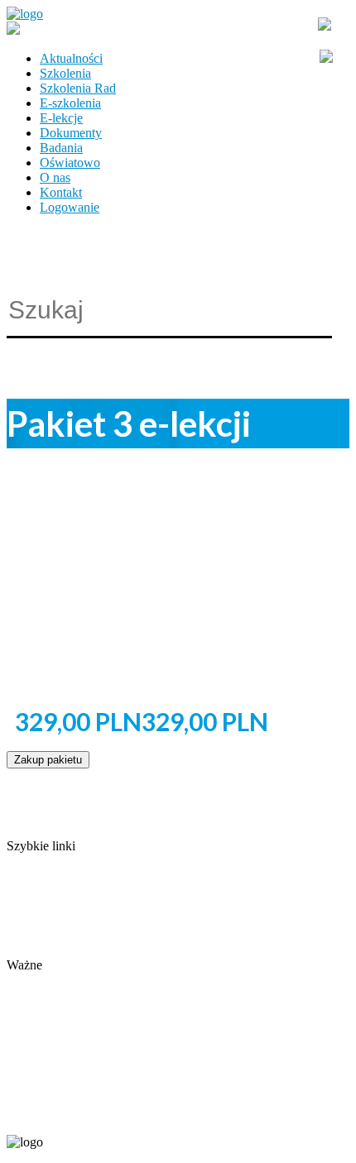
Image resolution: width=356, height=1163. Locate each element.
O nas (55, 177)
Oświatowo (70, 163)
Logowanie (69, 207)
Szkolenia (65, 73)
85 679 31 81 (36, 1114)
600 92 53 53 (106, 1114)
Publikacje (34, 905)
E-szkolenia (70, 103)
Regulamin (35, 920)
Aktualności (71, 58)
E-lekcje (61, 118)
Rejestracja (35, 980)
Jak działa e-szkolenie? (66, 935)
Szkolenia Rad (78, 88)
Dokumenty (71, 133)
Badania (61, 148)
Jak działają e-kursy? (61, 950)
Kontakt (61, 192)
